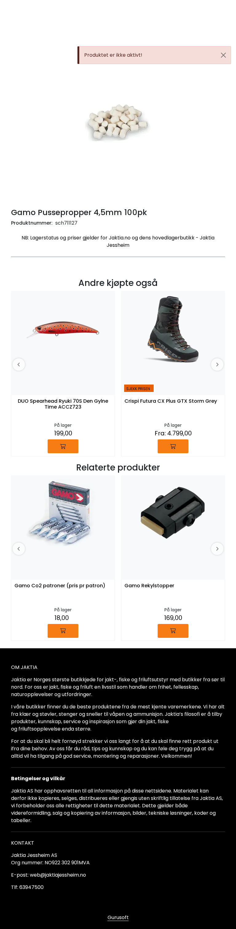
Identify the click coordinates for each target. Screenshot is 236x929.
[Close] (223, 55)
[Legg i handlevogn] (63, 446)
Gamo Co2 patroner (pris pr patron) (59, 586)
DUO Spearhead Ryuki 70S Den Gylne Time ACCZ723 (63, 404)
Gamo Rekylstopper (149, 586)
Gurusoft (118, 917)
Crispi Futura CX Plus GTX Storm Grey (170, 401)
